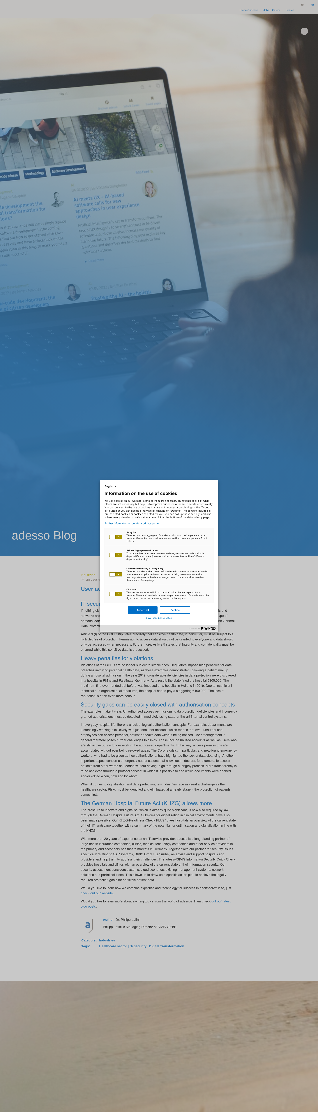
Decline (175, 610)
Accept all (143, 610)
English (109, 486)
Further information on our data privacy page (132, 523)
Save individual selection (159, 618)
